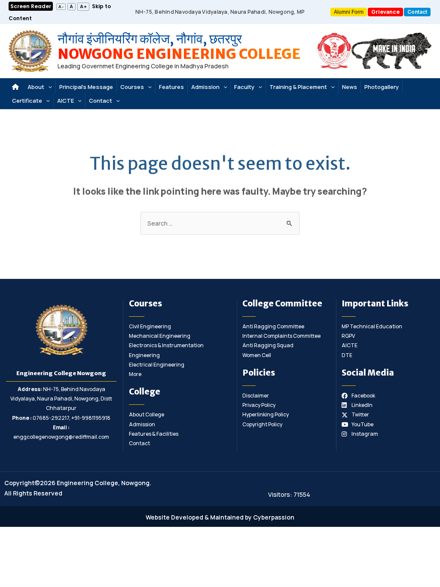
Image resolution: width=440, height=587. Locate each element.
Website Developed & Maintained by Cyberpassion (220, 517)
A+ (83, 6)
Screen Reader (30, 6)
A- (61, 6)
